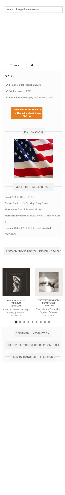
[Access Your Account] (32, 65)
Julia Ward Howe (32, 209)
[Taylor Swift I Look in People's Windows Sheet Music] (16, 282)
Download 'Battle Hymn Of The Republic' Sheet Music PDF (26, 113)
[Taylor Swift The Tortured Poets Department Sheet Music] (48, 282)
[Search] (59, 4)
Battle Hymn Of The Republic (45, 215)
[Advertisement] (32, 38)
